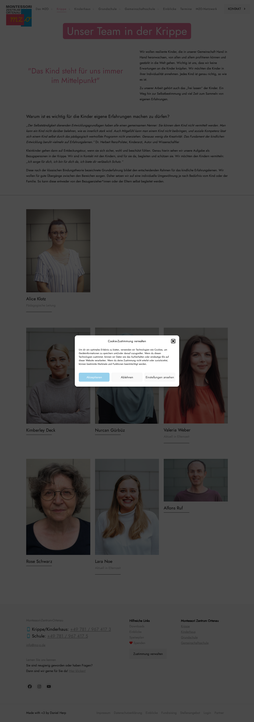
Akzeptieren (94, 377)
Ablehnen (127, 377)
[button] (173, 341)
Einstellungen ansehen (160, 377)
